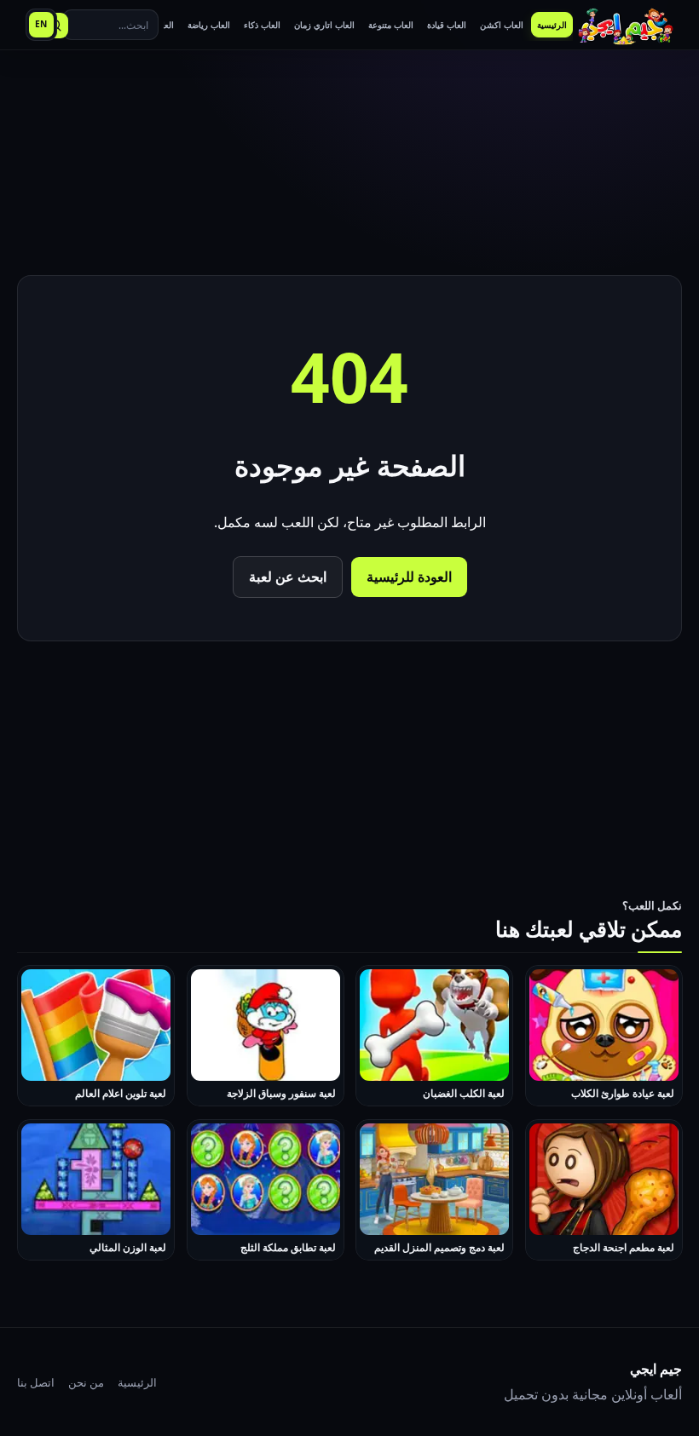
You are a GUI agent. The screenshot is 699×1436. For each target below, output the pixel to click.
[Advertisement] (349, 165)
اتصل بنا (36, 1382)
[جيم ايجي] (625, 25)
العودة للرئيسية (409, 576)
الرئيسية (137, 1382)
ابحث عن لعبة (287, 576)
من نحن (86, 1382)
